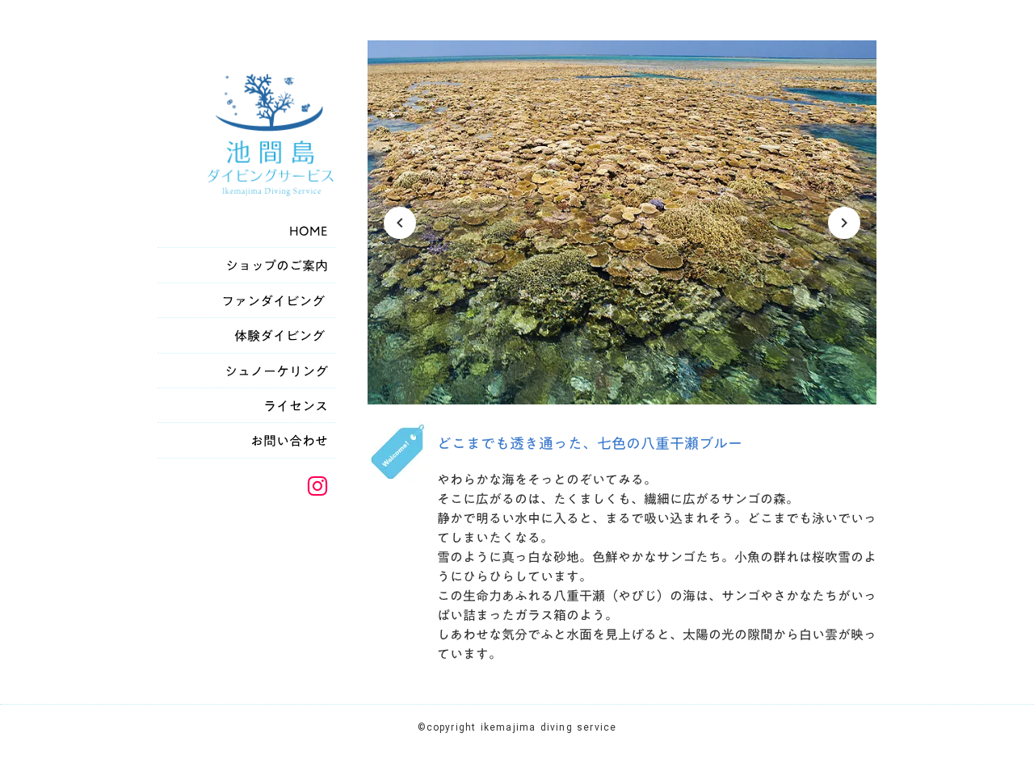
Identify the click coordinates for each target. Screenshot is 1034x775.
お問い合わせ (290, 441)
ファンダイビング (276, 301)
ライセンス (297, 406)
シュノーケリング (278, 371)
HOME (310, 231)
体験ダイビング (282, 336)
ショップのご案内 (278, 266)
